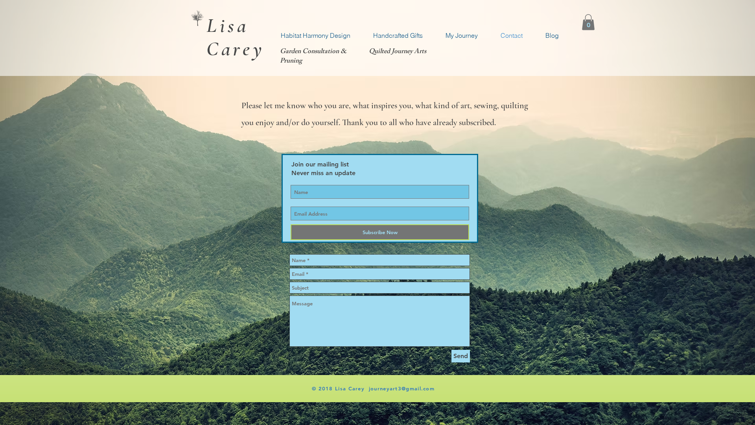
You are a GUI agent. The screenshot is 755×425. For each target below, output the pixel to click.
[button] (588, 22)
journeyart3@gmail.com (402, 388)
